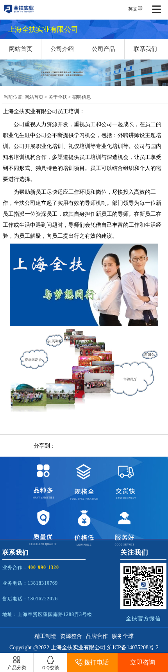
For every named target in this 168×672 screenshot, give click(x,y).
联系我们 (145, 49)
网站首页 (20, 49)
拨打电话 (96, 662)
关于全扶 (57, 97)
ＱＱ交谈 (50, 667)
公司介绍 (62, 49)
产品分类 (16, 667)
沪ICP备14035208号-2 (133, 647)
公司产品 (103, 49)
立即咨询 (142, 662)
